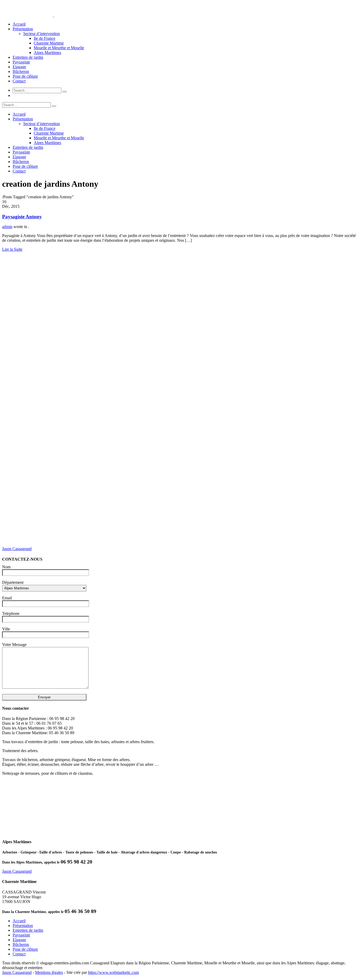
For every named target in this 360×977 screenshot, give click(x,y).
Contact (19, 81)
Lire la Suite (12, 249)
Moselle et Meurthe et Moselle (59, 48)
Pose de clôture (25, 76)
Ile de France (44, 38)
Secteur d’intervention (41, 33)
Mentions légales (49, 972)
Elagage (19, 67)
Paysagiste (21, 62)
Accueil (19, 24)
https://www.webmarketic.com (113, 972)
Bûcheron (21, 71)
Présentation (23, 29)
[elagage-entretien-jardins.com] (53, 15)
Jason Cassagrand (17, 548)
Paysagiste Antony (22, 216)
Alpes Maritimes (47, 52)
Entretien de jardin (28, 57)
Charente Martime (49, 43)
